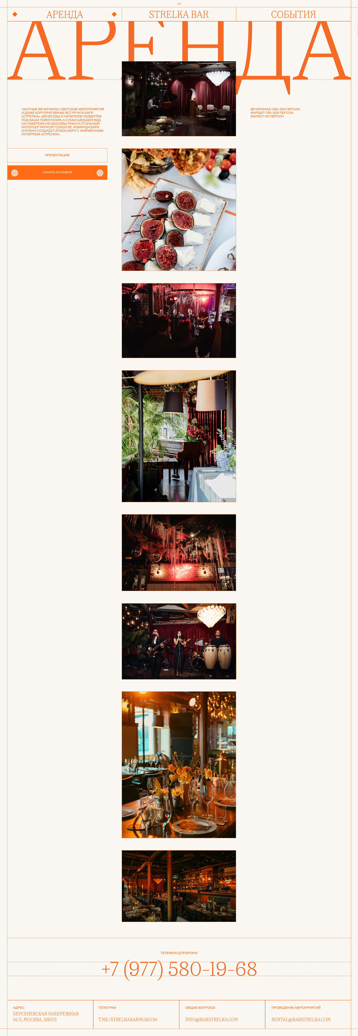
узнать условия (57, 172)
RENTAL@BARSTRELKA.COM (301, 1020)
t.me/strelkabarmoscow (127, 1020)
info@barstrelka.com (211, 1020)
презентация (57, 155)
